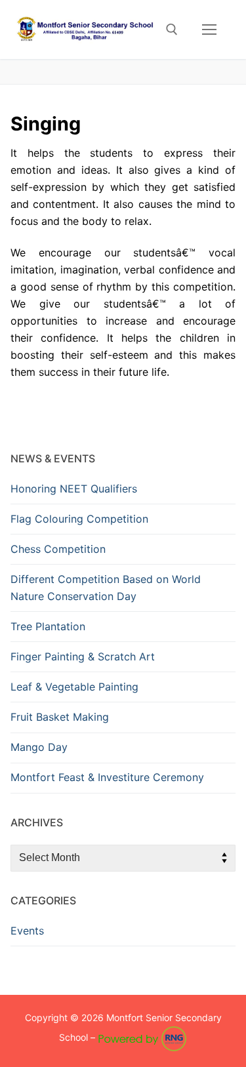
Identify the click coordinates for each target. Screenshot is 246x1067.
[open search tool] (172, 29)
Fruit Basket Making (59, 716)
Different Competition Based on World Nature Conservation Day (105, 588)
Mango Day (39, 747)
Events (27, 930)
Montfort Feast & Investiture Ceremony (107, 777)
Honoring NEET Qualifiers (73, 488)
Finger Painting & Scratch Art (82, 656)
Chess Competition (58, 548)
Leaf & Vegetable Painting (74, 686)
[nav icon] (209, 29)
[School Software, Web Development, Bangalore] (142, 1037)
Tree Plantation (47, 626)
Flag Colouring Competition (79, 518)
